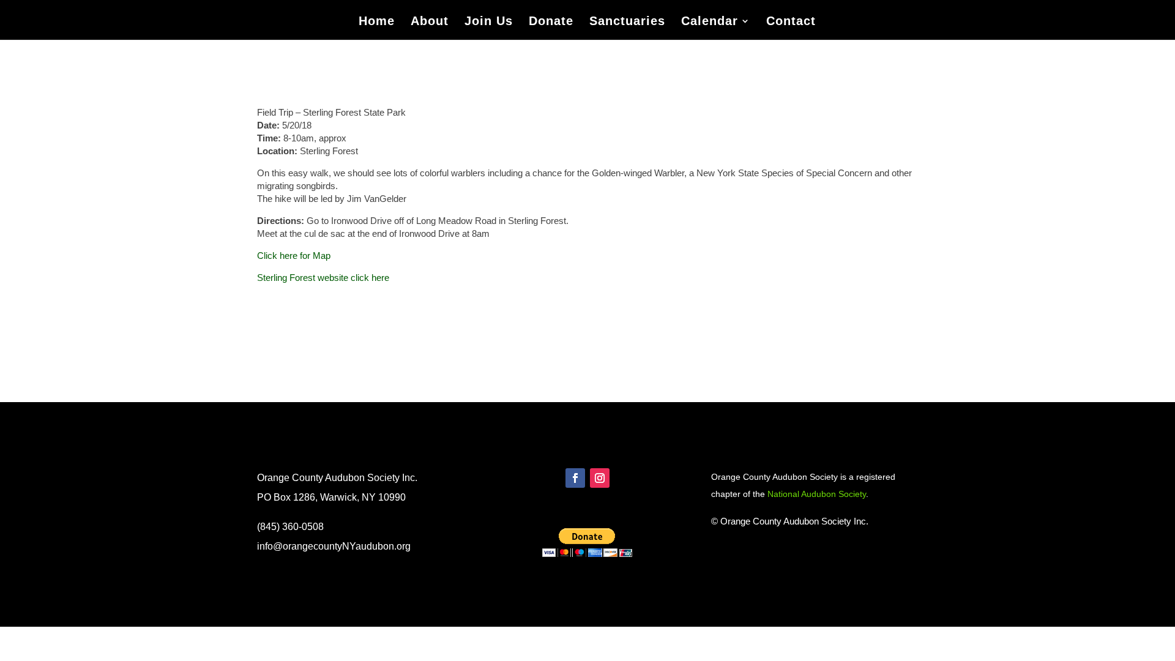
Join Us (488, 22)
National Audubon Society (816, 494)
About (430, 22)
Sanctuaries (627, 22)
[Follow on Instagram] (600, 478)
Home (377, 22)
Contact (791, 22)
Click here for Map (293, 255)
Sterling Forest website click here (323, 277)
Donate (551, 22)
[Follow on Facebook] (575, 478)
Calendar (709, 22)
